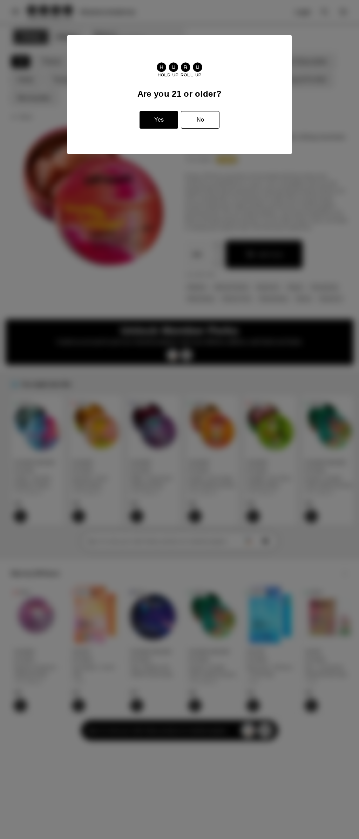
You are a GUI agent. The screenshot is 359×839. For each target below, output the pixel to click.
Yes (159, 120)
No (200, 120)
